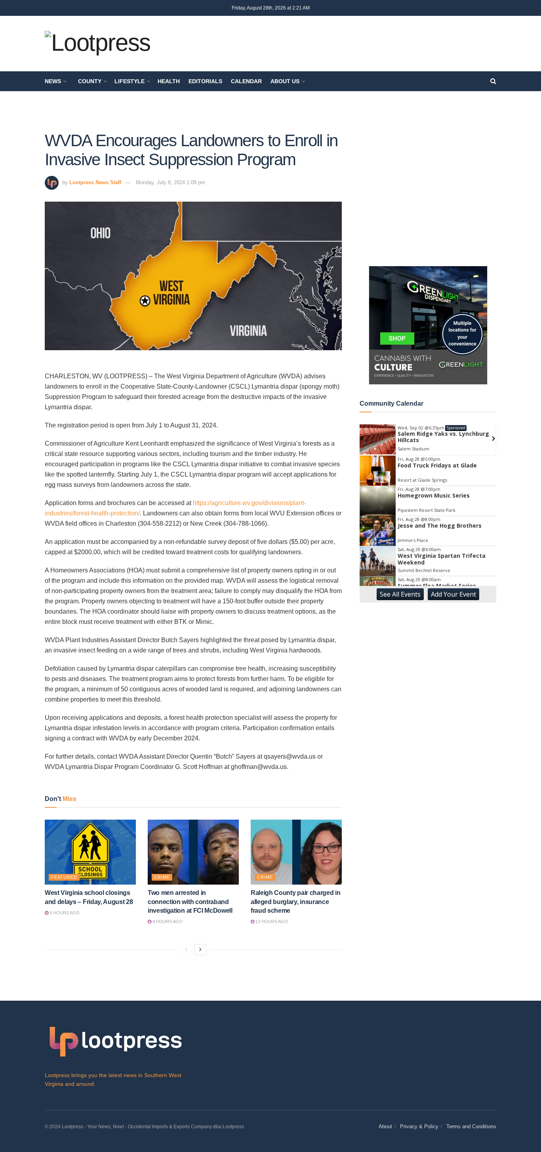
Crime (162, 877)
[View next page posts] (200, 949)
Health (169, 81)
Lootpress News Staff (95, 182)
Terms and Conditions (471, 1126)
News (53, 81)
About (385, 1126)
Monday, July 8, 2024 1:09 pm (170, 182)
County (89, 81)
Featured (64, 877)
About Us (284, 81)
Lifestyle (129, 81)
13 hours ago (271, 921)
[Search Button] (493, 81)
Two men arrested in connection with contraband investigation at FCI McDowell (190, 901)
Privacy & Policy (419, 1126)
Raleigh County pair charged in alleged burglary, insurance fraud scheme (295, 901)
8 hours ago (167, 921)
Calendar (246, 81)
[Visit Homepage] (97, 44)
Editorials (205, 81)
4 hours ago (64, 912)
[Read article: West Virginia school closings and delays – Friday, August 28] (90, 852)
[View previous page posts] (186, 949)
